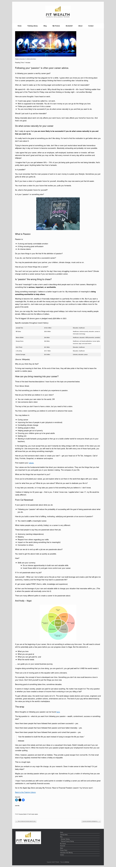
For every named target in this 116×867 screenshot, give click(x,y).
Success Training (22, 814)
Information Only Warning (66, 852)
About (80, 26)
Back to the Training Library (25, 792)
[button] (101, 25)
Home (19, 26)
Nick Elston (33, 59)
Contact (90, 26)
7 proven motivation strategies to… (91, 821)
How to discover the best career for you (25, 821)
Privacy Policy (63, 850)
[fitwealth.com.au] (58, 12)
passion (36, 814)
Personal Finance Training (67, 841)
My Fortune (56, 26)
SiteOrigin (67, 862)
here (58, 712)
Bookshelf (69, 26)
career (32, 814)
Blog (45, 26)
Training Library (32, 26)
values (31, 462)
